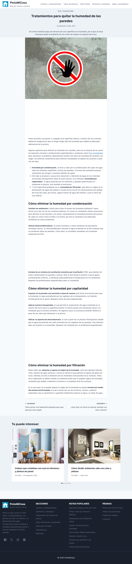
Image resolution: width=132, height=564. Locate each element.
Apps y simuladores (120, 4)
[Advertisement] (66, 119)
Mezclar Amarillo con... (78, 536)
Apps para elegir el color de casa (82, 508)
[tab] (61, 483)
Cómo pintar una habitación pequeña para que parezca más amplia (44, 407)
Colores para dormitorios (79, 547)
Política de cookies (110, 515)
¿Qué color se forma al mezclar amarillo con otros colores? (89, 407)
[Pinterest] (24, 539)
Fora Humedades (96, 153)
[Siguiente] (117, 455)
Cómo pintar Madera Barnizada (82, 532)
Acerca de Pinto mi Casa (112, 508)
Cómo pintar (85, 4)
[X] (11, 539)
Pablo (19, 475)
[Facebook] (5, 539)
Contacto (106, 519)
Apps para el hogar (43, 526)
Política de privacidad (111, 512)
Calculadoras (41, 530)
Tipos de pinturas (70, 4)
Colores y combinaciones (51, 4)
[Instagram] (18, 539)
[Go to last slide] (15, 455)
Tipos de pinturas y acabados (48, 522)
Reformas (40, 534)
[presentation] (38, 446)
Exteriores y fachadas (101, 4)
